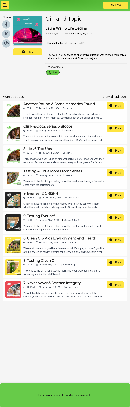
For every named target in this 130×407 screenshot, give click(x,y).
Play (30, 51)
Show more (56, 66)
